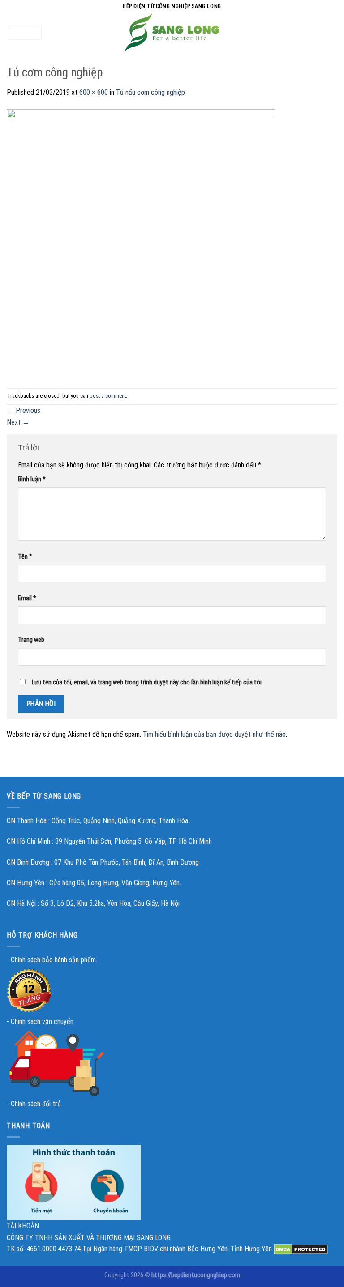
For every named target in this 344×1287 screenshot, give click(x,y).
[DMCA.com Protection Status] (301, 1249)
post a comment (108, 395)
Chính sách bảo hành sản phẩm (53, 960)
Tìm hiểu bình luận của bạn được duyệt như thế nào (214, 734)
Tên (25, 557)
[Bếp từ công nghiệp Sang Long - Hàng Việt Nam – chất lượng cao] (172, 32)
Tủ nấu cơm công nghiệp (150, 92)
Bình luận (32, 479)
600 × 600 (93, 92)
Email (27, 598)
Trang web (31, 640)
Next (18, 422)
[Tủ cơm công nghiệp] (141, 242)
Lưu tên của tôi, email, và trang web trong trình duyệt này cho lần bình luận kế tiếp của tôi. (147, 682)
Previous (23, 410)
